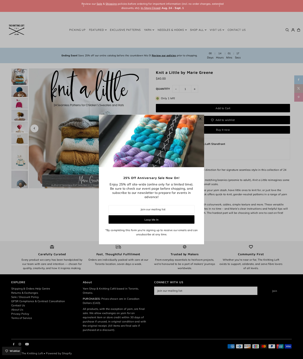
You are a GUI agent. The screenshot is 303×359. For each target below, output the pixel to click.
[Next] (219, 6)
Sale (98, 3)
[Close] (200, 119)
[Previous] (83, 6)
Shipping (110, 3)
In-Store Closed (149, 8)
